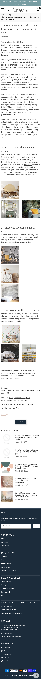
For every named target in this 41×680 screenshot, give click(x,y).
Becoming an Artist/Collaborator (12, 613)
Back (20, 422)
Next (3, 415)
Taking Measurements (9, 585)
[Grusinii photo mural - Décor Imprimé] (31, 217)
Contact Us (5, 546)
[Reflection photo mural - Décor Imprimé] (10, 263)
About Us (4, 539)
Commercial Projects (8, 610)
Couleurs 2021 (19, 398)
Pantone (23, 400)
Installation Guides (7, 588)
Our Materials (5, 592)
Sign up (36, 526)
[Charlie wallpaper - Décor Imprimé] (10, 217)
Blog (9, 15)
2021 (11, 398)
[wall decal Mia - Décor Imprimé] (10, 198)
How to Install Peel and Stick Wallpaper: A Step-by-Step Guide (27, 438)
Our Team (4, 542)
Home (3, 15)
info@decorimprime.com (12, 637)
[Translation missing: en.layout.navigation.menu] (2, 9)
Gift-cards (4, 556)
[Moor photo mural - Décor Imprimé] (10, 361)
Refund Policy (6, 564)
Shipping (4, 560)
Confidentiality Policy (8, 571)
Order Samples (6, 581)
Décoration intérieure (10, 400)
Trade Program (6, 606)
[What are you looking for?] (7, 9)
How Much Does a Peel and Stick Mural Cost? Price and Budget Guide (26, 466)
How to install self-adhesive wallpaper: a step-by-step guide (26, 452)
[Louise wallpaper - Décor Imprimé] (11, 342)
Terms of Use (6, 567)
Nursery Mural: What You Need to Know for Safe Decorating (25, 481)
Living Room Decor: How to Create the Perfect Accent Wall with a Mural (26, 495)
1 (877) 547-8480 (10, 633)
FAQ (2, 596)
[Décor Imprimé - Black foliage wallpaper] (10, 282)
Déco (28, 398)
